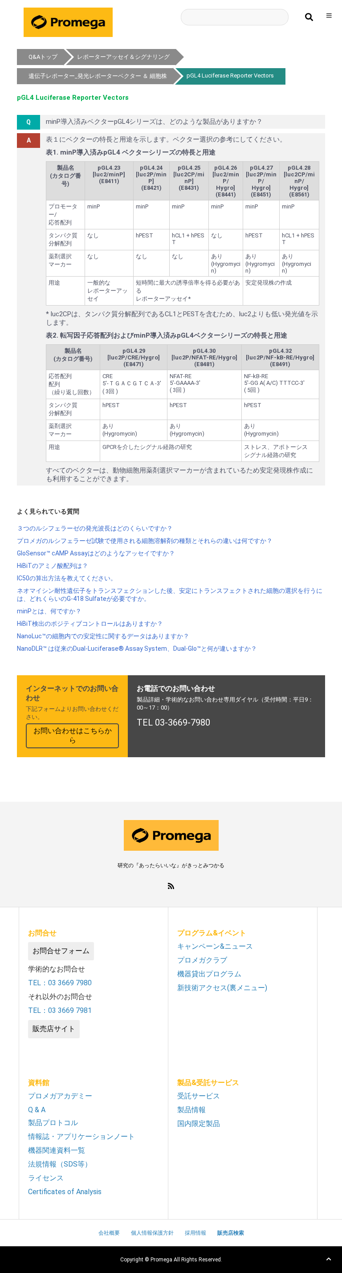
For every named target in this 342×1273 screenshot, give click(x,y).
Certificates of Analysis (65, 1191)
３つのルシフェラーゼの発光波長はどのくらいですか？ (95, 528)
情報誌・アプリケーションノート (81, 1136)
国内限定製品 (198, 1123)
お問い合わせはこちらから (72, 735)
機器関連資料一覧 (56, 1150)
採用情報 (195, 1233)
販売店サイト (54, 1028)
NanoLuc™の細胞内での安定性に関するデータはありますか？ (103, 636)
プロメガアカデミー (60, 1096)
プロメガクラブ (202, 960)
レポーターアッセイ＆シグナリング (123, 56)
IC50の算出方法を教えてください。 (67, 578)
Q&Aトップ (42, 56)
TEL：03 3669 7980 (60, 983)
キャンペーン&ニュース (215, 946)
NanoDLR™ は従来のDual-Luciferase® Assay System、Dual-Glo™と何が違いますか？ (137, 648)
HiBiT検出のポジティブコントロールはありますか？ (90, 623)
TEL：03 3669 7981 (60, 1010)
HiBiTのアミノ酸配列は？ (52, 565)
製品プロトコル (53, 1122)
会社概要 (109, 1233)
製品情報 (191, 1110)
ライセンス (46, 1178)
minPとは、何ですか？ (49, 611)
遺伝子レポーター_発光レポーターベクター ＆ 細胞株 (97, 76)
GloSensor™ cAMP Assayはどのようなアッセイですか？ (96, 553)
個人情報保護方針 (152, 1233)
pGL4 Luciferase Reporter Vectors (230, 75)
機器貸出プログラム (209, 974)
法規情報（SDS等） (60, 1164)
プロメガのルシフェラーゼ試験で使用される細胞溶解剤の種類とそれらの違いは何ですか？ (145, 540)
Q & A (36, 1110)
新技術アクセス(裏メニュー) (222, 987)
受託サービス (198, 1096)
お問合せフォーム (61, 951)
